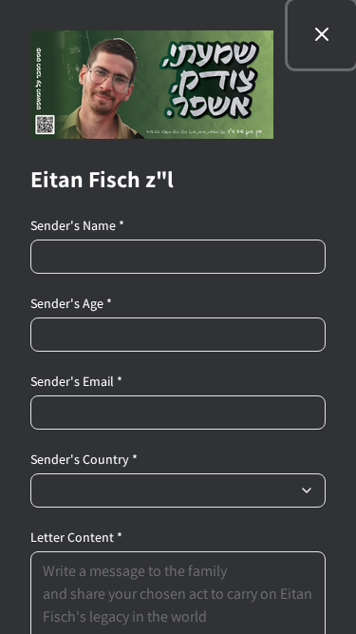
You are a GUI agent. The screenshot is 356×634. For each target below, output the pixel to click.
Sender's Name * (77, 225)
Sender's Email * (76, 381)
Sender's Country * (84, 459)
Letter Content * (76, 537)
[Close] (322, 34)
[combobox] (178, 490)
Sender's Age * (71, 303)
